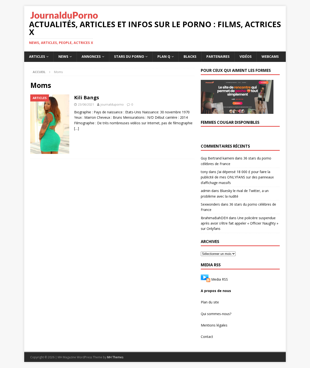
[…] (76, 128)
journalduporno (112, 104)
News (63, 56)
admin (205, 190)
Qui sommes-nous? (216, 313)
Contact (207, 336)
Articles (37, 56)
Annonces (91, 56)
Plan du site (210, 302)
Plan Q (163, 56)
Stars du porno (129, 56)
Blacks (190, 56)
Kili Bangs (86, 97)
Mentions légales (214, 325)
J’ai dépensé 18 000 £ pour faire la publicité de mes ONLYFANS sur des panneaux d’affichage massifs (237, 177)
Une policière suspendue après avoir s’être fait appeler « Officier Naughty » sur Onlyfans (239, 223)
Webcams (270, 56)
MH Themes (115, 357)
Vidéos (246, 56)
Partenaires (218, 56)
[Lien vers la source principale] (205, 279)
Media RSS (219, 279)
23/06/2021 (86, 104)
